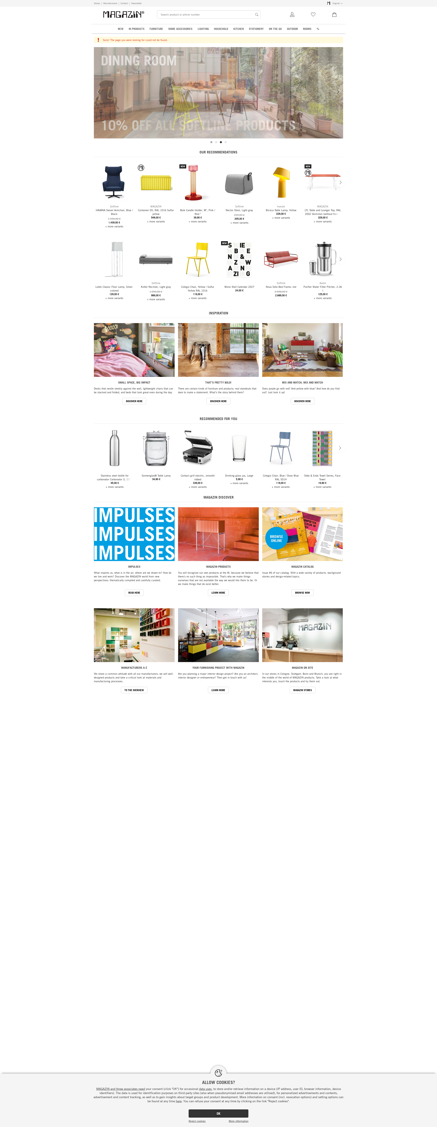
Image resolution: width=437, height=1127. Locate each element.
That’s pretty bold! (218, 382)
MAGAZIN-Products (218, 566)
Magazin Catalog (302, 566)
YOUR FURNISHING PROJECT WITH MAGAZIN (218, 667)
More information (238, 1121)
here (179, 1101)
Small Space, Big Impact (134, 382)
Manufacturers (110, 3)
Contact (124, 3)
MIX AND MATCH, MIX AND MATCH (302, 382)
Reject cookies (197, 1121)
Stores (97, 3)
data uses (205, 1089)
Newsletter (136, 3)
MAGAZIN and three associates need (120, 1089)
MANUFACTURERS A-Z (134, 667)
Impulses (134, 566)
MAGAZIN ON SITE (302, 667)
